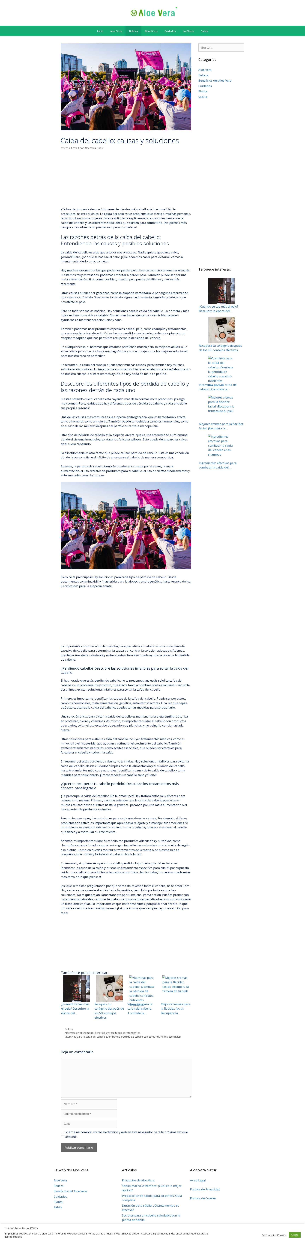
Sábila (204, 31)
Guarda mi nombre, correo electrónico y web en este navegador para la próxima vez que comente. (126, 1134)
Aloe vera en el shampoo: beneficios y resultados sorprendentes (102, 1032)
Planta (202, 91)
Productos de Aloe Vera (138, 1180)
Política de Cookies (203, 1198)
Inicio (100, 31)
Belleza (133, 31)
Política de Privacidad (205, 1189)
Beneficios (151, 31)
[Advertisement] (126, 180)
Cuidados (170, 31)
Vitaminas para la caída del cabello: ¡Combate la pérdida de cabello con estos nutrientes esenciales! (123, 1036)
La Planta (188, 31)
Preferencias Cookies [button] (274, 1235)
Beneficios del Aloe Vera (215, 80)
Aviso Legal (198, 1180)
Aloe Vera (116, 31)
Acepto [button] (294, 1234)
